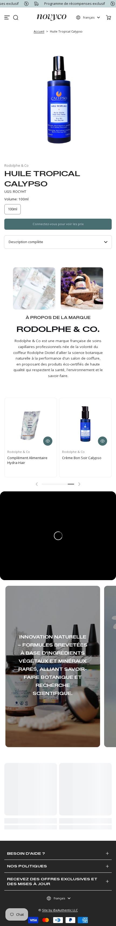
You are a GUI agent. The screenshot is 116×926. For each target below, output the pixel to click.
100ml (12, 209)
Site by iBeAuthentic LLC (60, 910)
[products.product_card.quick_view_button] (47, 441)
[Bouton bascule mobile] (7, 17)
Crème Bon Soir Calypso (81, 457)
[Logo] (52, 17)
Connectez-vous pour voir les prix (58, 224)
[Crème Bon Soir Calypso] (85, 424)
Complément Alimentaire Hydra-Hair (27, 460)
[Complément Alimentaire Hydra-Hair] (30, 424)
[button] (15, 17)
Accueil (39, 31)
